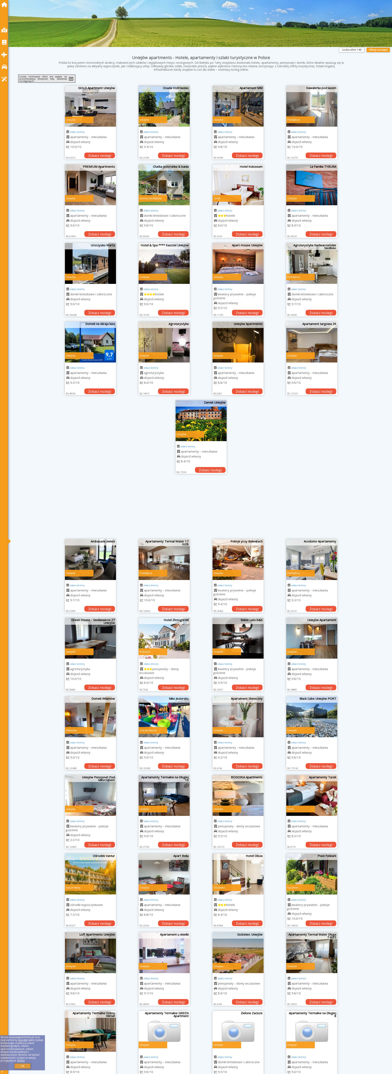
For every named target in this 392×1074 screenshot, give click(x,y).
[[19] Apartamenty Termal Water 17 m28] (164, 559)
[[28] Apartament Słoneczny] (238, 716)
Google (23, 1040)
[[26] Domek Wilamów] (90, 716)
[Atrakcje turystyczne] (5, 79)
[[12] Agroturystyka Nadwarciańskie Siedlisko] (311, 263)
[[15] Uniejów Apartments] (238, 342)
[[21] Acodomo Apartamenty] (311, 559)
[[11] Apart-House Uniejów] (238, 263)
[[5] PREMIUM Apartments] (90, 184)
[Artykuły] (5, 42)
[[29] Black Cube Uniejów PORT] (311, 716)
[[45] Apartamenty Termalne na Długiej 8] (311, 1031)
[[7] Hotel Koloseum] (238, 184)
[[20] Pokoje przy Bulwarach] (238, 559)
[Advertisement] (201, 508)
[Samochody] (5, 66)
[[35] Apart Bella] (164, 874)
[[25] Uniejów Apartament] (311, 638)
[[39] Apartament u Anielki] (164, 952)
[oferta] (67, 137)
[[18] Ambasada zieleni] (90, 559)
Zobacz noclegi (99, 155)
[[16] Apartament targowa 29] (311, 342)
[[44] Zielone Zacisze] (238, 1031)
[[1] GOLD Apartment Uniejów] (90, 106)
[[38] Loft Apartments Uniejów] (90, 952)
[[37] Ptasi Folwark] (311, 874)
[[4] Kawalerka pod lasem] (311, 106)
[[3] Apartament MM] (238, 106)
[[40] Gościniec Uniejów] (238, 952)
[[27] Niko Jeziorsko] (164, 716)
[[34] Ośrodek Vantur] (90, 874)
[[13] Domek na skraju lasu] (90, 342)
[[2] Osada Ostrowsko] (164, 106)
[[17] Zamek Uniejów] (201, 420)
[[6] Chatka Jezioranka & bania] (164, 184)
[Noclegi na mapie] (5, 30)
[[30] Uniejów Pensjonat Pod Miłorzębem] (90, 795)
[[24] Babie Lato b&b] (238, 638)
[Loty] (5, 54)
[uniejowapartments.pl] (5, 4)
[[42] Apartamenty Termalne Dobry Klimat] (90, 1031)
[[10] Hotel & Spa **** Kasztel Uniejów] (164, 263)
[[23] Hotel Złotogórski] (164, 638)
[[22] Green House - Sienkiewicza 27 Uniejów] (90, 638)
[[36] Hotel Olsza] (238, 874)
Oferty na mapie (378, 49)
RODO (21, 1060)
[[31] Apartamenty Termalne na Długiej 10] (164, 795)
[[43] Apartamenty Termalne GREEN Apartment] (164, 1031)
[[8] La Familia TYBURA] (311, 184)
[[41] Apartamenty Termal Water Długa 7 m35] (311, 952)
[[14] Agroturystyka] (164, 342)
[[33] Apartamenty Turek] (311, 795)
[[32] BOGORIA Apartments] (238, 795)
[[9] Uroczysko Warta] (90, 263)
